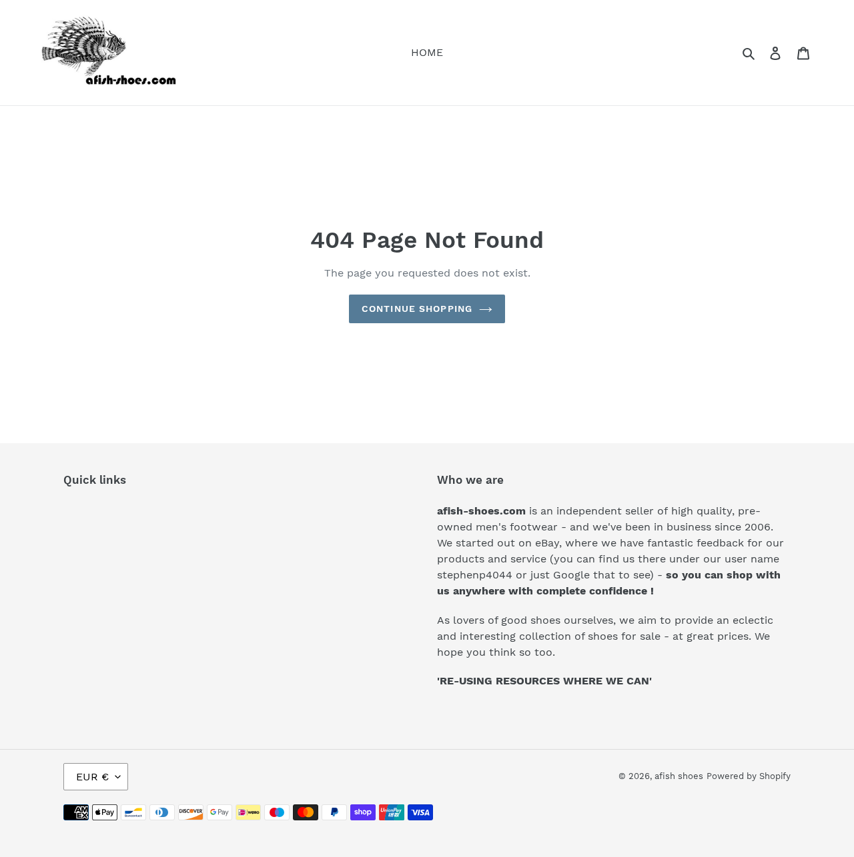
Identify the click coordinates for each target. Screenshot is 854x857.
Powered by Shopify (749, 776)
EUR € (92, 776)
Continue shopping (417, 308)
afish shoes (679, 776)
